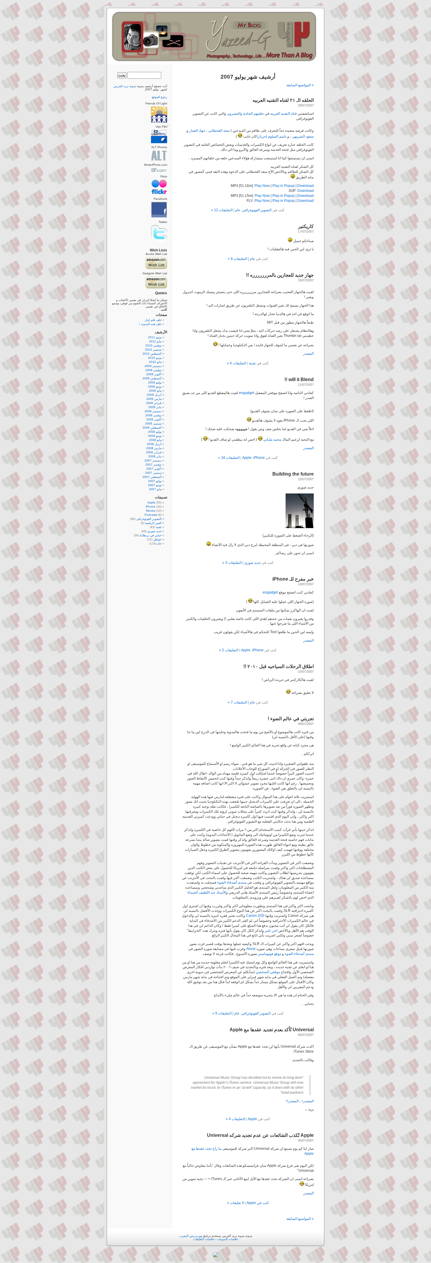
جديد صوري (252, 563)
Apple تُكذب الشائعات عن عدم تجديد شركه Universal (260, 1135)
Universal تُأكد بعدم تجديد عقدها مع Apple (272, 1029)
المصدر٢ (292, 1101)
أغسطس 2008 (152, 427)
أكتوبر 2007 (154, 468)
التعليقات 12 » (222, 210)
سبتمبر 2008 (153, 423)
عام (237, 210)
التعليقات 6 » (236, 363)
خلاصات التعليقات (203, 1239)
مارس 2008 (154, 448)
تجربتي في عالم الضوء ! (291, 718)
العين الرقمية (153, 523)
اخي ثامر (271, 931)
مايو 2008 (155, 440)
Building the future (293, 473)
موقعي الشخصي (268, 972)
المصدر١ (307, 1101)
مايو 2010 (155, 361)
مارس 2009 (154, 398)
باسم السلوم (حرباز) (271, 136)
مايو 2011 (155, 341)
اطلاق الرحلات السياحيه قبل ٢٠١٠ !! (278, 666)
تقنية (252, 363)
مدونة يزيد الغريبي (124, 86)
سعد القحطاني (219, 131)
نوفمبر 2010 (153, 345)
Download (305, 186)
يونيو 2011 (155, 337)
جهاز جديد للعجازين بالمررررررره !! (280, 275)
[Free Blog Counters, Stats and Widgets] (215, 1256)
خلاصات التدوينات (227, 1239)
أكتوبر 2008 (154, 419)
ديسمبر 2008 (153, 411)
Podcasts (151, 514)
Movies (150, 510)
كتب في (262, 1203)
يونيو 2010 (155, 357)
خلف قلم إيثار (153, 320)
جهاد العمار (197, 131)
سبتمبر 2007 (153, 472)
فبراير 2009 (154, 403)
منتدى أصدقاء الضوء (231, 882)
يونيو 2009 (155, 386)
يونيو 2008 (155, 435)
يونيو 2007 (155, 485)
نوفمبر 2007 (153, 464)
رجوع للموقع (159, 97)
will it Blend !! (299, 379)
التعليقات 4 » (235, 1119)
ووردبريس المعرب (190, 1235)
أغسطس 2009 (152, 378)
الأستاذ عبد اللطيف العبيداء (206, 892)
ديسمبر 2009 (153, 366)
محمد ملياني (272, 439)
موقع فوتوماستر (269, 954)
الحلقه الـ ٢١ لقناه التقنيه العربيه (283, 100)
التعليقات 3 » (232, 563)
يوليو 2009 (155, 382)
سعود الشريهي (303, 136)
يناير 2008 (155, 456)
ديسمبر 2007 (153, 460)
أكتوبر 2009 (154, 374)
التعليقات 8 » (237, 259)
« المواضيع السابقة (300, 85)
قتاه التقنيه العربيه (283, 113)
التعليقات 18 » (229, 458)
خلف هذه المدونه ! (150, 324)
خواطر (157, 539)
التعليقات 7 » (237, 702)
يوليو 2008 (155, 431)
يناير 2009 (155, 407)
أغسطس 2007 (152, 477)
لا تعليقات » (235, 1203)
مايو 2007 (155, 489)
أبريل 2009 (154, 394)
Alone (251, 949)
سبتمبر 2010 (153, 349)
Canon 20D (255, 916)
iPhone (259, 458)
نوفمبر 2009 (153, 370)
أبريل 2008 (154, 444)
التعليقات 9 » (222, 1013)
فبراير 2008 (154, 452)
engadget (246, 393)
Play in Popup (283, 186)
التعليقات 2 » (228, 650)
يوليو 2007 (155, 481)
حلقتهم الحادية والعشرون (245, 113)
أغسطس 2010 (152, 353)
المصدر (308, 353)
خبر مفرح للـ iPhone (293, 578)
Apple (247, 458)
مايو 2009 (155, 390)
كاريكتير (306, 226)
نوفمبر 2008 (153, 415)
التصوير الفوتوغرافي (257, 210)
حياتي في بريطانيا (151, 535)
